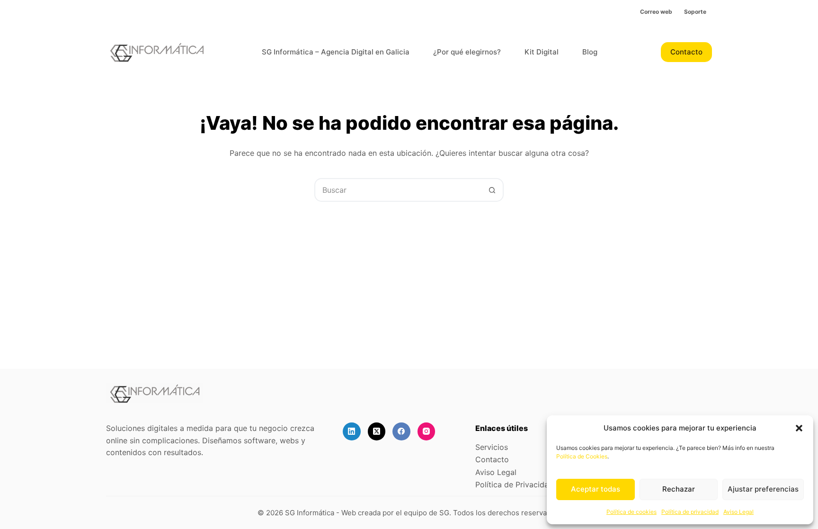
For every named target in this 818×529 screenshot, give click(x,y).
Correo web (656, 11)
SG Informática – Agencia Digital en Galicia (335, 51)
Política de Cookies (581, 456)
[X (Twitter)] (377, 431)
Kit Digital (542, 51)
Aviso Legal (738, 511)
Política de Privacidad (514, 484)
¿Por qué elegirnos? (467, 51)
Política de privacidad (690, 511)
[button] (799, 428)
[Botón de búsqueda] (492, 190)
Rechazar (678, 488)
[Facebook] (401, 431)
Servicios (491, 447)
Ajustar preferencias (763, 488)
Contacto (686, 51)
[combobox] (398, 190)
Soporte (695, 11)
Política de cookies (631, 511)
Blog (589, 51)
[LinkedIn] (352, 431)
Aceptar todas (595, 488)
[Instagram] (427, 431)
